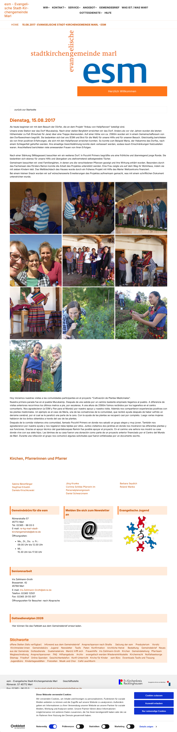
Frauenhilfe (91, 651)
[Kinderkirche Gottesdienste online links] (101, 12)
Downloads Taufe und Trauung (138, 657)
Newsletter (66, 647)
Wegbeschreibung (19, 654)
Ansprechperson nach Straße (97, 644)
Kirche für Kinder (99, 657)
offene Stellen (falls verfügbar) (26, 644)
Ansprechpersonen (40, 654)
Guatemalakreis (56, 651)
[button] (34, 510)
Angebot (89, 7)
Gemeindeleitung (140, 651)
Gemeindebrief (109, 7)
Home (15, 24)
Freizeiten (52, 661)
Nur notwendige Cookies (154, 711)
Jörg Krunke (72, 483)
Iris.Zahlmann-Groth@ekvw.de (35, 590)
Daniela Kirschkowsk (23, 490)
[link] (46, 7)
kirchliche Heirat (115, 647)
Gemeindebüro (40, 647)
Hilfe (108, 12)
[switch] (80, 726)
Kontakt (58, 7)
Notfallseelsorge (153, 654)
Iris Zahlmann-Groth (109, 651)
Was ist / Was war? (135, 7)
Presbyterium (142, 644)
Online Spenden (39, 657)
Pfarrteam (156, 651)
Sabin (22, 483)
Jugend (54, 647)
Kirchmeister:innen (20, 647)
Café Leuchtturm (87, 661)
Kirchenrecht (136, 654)
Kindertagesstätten (35, 661)
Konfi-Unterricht (79, 657)
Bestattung (133, 647)
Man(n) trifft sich (74, 651)
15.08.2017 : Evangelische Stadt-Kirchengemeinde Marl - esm (64, 24)
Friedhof (24, 657)
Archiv (79, 654)
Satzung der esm (124, 644)
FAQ (55, 654)
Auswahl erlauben (154, 703)
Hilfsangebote (66, 654)
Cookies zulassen (153, 695)
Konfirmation (98, 647)
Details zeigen (146, 726)
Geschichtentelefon (59, 657)
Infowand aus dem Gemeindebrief (62, 644)
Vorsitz (155, 644)
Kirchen (126, 651)
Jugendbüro (17, 661)
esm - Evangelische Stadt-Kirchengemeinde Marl (16, 10)
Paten (86, 647)
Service (73, 7)
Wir (45, 7)
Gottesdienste (90, 12)
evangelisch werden (96, 654)
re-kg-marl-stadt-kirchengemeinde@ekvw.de (58, 688)
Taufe (78, 647)
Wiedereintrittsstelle (117, 654)
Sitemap (14, 657)
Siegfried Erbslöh (21, 487)
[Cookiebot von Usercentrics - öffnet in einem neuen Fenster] (18, 727)
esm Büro (115, 657)
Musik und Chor (67, 661)
